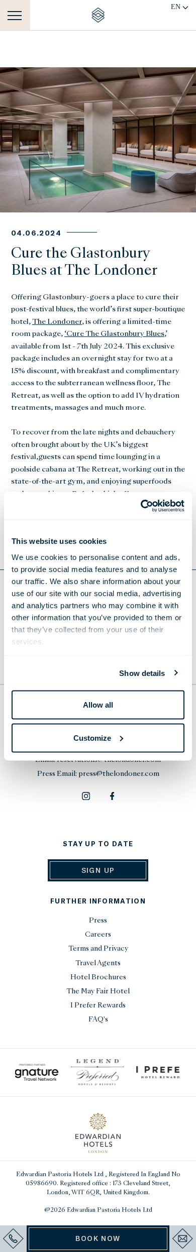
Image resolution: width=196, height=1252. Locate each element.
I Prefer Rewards (98, 1005)
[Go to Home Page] (98, 15)
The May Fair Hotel (98, 991)
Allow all (98, 705)
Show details (142, 672)
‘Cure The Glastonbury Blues (114, 333)
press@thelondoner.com (118, 774)
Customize (92, 737)
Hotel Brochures (98, 977)
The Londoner (57, 321)
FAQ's (98, 1019)
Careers (98, 935)
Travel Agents (98, 963)
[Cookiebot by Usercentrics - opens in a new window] (140, 505)
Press (98, 921)
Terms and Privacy (98, 949)
